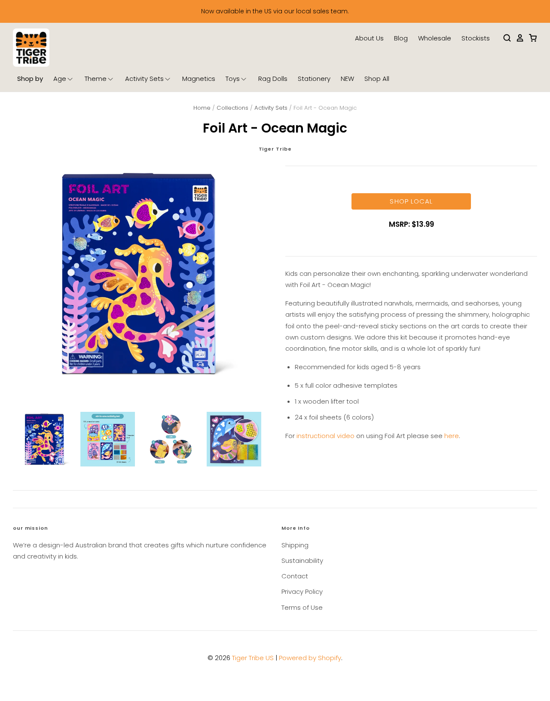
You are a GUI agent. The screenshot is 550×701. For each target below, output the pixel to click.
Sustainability (302, 560)
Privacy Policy (302, 591)
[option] (139, 273)
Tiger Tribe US (253, 657)
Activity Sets (144, 78)
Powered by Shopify (310, 657)
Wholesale (434, 38)
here (451, 435)
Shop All (376, 78)
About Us (369, 38)
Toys (233, 78)
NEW (347, 78)
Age (59, 78)
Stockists (475, 38)
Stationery (314, 78)
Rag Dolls (272, 78)
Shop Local (411, 201)
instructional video (325, 435)
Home (202, 108)
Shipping (295, 545)
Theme (96, 78)
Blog (401, 38)
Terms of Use (302, 607)
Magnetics (198, 78)
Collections (232, 108)
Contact (294, 576)
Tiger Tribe (275, 148)
